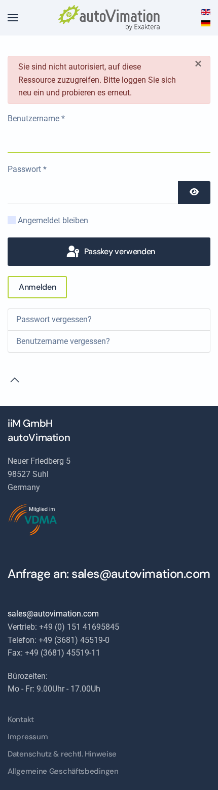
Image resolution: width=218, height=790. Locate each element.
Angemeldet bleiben (53, 220)
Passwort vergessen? (54, 319)
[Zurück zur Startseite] (109, 18)
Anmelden (37, 287)
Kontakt (21, 719)
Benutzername (36, 118)
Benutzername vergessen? (63, 341)
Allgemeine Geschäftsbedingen (63, 771)
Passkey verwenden (118, 251)
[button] (13, 18)
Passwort (27, 169)
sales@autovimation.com (140, 573)
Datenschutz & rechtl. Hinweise (62, 754)
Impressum (28, 737)
